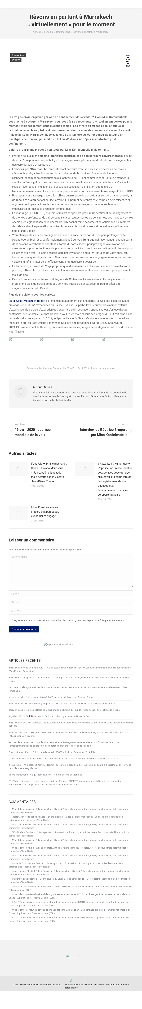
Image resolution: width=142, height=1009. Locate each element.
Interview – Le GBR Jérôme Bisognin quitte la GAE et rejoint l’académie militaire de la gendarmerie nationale (62, 703)
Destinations (18, 55)
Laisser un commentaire (103, 368)
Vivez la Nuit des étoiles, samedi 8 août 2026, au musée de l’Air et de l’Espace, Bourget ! (52, 697)
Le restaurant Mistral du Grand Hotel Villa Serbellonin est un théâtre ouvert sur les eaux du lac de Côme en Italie (63, 758)
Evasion (16, 60)
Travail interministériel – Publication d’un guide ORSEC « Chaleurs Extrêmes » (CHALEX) (52, 752)
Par (68, 368)
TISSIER (16, 832)
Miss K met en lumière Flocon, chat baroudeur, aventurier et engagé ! (45, 512)
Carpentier (17, 879)
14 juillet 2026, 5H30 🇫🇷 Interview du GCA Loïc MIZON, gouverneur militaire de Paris (50, 716)
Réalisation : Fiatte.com (93, 984)
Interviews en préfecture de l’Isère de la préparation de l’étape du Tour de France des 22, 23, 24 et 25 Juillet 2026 (64, 710)
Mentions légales (71, 984)
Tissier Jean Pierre (21, 816)
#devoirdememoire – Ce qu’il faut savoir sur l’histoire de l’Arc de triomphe (45, 774)
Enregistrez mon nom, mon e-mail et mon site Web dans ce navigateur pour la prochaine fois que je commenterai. (68, 620)
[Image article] (18, 469)
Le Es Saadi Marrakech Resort (27, 300)
